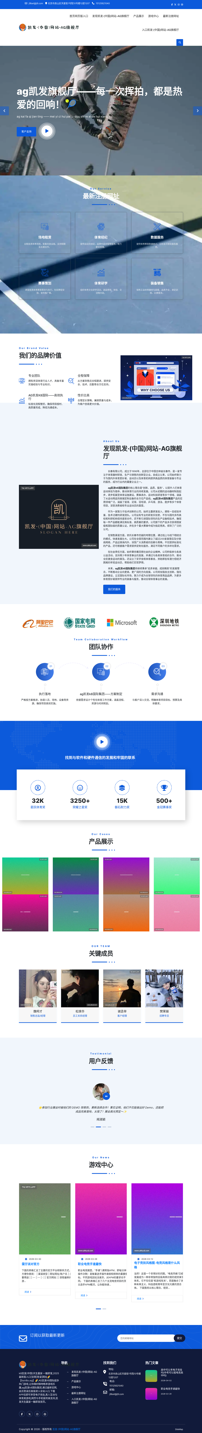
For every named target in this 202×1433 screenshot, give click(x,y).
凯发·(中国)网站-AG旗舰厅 (66, 1429)
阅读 (27, 1291)
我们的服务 (114, 589)
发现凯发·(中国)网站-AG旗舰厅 (110, 16)
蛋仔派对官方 (30, 1264)
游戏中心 (153, 16)
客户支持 (26, 131)
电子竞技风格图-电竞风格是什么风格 (157, 1265)
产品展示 (138, 16)
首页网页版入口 (79, 16)
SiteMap (179, 1429)
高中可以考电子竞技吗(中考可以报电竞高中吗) (172, 1372)
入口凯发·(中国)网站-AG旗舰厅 (160, 29)
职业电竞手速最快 (90, 1264)
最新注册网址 (171, 16)
